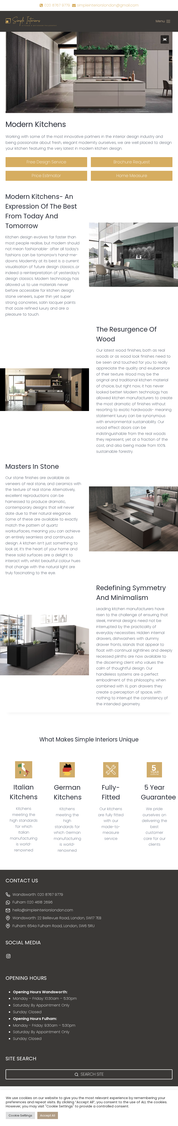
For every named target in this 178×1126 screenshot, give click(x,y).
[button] (165, 39)
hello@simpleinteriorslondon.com (43, 910)
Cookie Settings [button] (20, 1115)
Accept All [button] (47, 1115)
